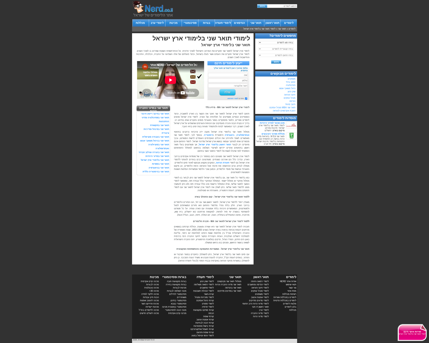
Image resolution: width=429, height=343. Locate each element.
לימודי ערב (157, 22)
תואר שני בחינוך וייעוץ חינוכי (155, 113)
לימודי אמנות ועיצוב (260, 297)
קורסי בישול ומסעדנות (204, 326)
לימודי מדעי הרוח (261, 316)
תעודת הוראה (222, 162)
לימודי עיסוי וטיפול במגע (203, 335)
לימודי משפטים (262, 294)
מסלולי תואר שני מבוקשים (229, 281)
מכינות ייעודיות (152, 307)
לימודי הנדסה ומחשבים (258, 284)
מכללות (141, 22)
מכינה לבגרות (152, 284)
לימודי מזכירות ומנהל (204, 297)
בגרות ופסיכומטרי (174, 277)
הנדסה (292, 101)
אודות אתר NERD (288, 281)
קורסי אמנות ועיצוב (205, 319)
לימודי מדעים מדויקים (259, 300)
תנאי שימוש (291, 284)
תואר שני (255, 22)
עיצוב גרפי (290, 82)
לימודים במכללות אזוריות (284, 297)
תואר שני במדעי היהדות (157, 156)
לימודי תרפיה (208, 307)
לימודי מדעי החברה (260, 313)
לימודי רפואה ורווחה (260, 281)
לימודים (289, 22)
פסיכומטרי (190, 22)
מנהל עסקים (289, 98)
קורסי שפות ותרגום (205, 332)
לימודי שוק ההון (207, 281)
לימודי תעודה (223, 22)
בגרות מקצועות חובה (176, 281)
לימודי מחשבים (207, 287)
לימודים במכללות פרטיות (284, 300)
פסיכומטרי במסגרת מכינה (174, 307)
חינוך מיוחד (290, 104)
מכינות (173, 22)
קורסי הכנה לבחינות (204, 323)
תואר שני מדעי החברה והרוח (228, 284)
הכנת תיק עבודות (151, 297)
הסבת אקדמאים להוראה (284, 110)
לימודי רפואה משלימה (204, 284)
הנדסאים (239, 22)
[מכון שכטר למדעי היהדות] (291, 127)
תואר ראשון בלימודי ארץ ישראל (215, 144)
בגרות (206, 22)
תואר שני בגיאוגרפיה (159, 167)
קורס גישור (209, 294)
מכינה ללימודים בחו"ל (149, 310)
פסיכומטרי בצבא (178, 303)
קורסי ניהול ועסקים (205, 300)
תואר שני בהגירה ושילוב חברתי (154, 152)
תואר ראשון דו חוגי (260, 307)
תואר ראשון (272, 22)
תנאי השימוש (233, 98)
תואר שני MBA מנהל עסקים (282, 107)
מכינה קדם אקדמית (177, 313)
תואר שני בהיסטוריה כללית (156, 171)
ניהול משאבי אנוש (287, 88)
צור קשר (292, 287)
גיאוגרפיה (229, 135)
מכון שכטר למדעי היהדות (272, 123)
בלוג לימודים (290, 307)
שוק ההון (291, 91)
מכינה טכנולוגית (151, 287)
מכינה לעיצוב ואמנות (149, 300)
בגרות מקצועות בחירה (176, 284)
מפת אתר (291, 291)
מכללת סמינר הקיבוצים (273, 134)
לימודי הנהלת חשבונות (203, 291)
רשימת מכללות (289, 294)
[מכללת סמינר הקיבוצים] (291, 138)
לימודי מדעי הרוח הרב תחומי (255, 303)
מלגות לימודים (289, 303)
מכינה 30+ (154, 291)
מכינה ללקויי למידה (150, 294)
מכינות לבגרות (179, 287)
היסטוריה (208, 135)
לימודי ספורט (208, 303)
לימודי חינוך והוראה (260, 287)
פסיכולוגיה (290, 85)
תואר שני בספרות (160, 164)
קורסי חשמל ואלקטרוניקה (202, 329)
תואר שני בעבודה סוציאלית (155, 137)
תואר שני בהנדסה (233, 287)
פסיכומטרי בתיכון (178, 300)
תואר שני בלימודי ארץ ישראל (155, 160)
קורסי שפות (208, 316)
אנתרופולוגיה (242, 135)
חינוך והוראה (289, 94)
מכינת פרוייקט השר (150, 303)
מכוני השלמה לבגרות (176, 291)
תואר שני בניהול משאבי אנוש (154, 140)
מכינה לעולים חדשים (149, 313)
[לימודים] (152, 15)
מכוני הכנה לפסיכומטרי (175, 310)
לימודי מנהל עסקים (260, 291)
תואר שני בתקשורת (159, 125)
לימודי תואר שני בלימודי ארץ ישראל (259, 29)
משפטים (291, 79)
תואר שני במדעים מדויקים (229, 291)
